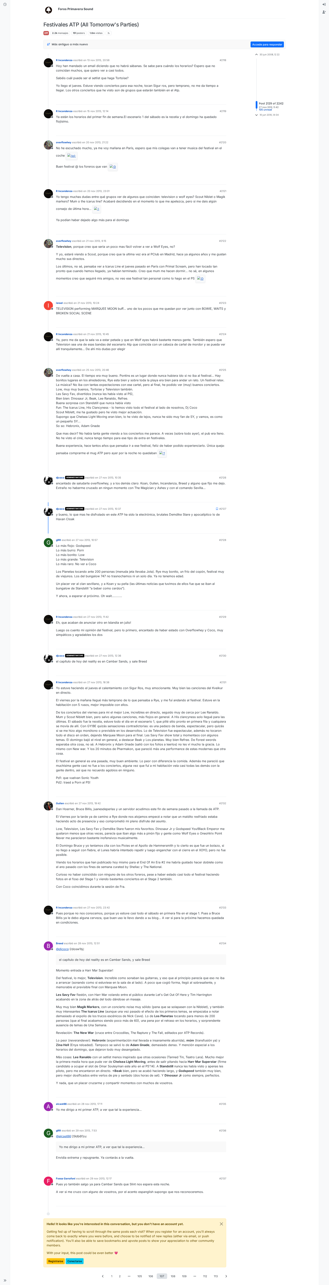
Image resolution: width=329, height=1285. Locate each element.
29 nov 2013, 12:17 (101, 1178)
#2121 (223, 191)
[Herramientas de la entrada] (223, 100)
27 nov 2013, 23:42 (98, 907)
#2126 (222, 477)
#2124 (222, 334)
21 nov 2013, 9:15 (96, 240)
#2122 (222, 240)
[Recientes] (5, 5)
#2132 (222, 803)
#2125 (222, 369)
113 (216, 1276)
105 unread (265, 109)
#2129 (222, 616)
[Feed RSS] (109, 33)
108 (173, 1276)
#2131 (223, 682)
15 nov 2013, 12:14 (97, 111)
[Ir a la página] (129, 1276)
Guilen (60, 803)
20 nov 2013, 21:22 (97, 142)
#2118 (223, 60)
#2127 (222, 508)
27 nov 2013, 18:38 (98, 682)
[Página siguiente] (226, 1276)
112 (205, 1276)
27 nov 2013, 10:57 (86, 539)
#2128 (222, 539)
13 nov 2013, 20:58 (98, 60)
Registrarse (55, 1261)
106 (151, 1276)
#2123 (222, 302)
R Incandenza (64, 60)
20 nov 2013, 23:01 (98, 191)
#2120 (222, 142)
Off (46, 33)
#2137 (222, 1178)
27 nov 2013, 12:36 (110, 655)
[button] (5, 1280)
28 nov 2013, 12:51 (89, 943)
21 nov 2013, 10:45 (98, 334)
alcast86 (61, 1103)
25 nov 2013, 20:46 (97, 369)
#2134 (222, 943)
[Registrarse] (324, 12)
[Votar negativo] (215, 100)
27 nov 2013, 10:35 (110, 477)
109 (184, 1276)
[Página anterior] (103, 1276)
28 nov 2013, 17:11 (91, 1103)
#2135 (222, 1103)
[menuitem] (324, 5)
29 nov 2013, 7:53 (86, 1130)
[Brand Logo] (50, 9)
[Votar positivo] (202, 100)
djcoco (60, 477)
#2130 (222, 655)
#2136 (222, 1130)
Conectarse (74, 1261)
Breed (59, 943)
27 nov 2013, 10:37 (110, 508)
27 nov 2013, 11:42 (98, 616)
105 (139, 1276)
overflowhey (63, 142)
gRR (58, 539)
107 (162, 1276)
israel (59, 302)
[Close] (221, 1224)
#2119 (223, 111)
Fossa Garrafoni (65, 1178)
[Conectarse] (324, 5)
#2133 (222, 907)
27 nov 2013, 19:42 (90, 803)
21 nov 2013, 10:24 (88, 302)
